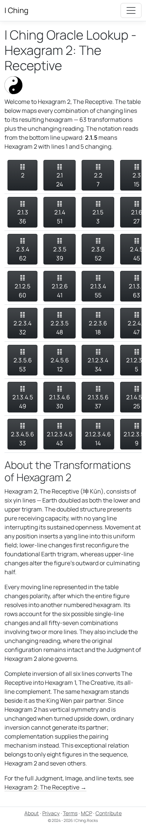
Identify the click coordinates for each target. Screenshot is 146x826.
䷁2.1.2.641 (60, 286)
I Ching (16, 10)
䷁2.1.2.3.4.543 (59, 434)
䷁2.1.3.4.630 (59, 397)
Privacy (51, 813)
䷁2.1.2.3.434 (98, 360)
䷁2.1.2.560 (22, 286)
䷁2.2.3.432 (22, 323)
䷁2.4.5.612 (60, 360)
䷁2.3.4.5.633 (22, 434)
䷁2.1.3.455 (98, 286)
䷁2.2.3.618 (98, 323)
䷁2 (22, 170)
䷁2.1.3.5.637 (98, 397)
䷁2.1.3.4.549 (22, 397)
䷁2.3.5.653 (22, 360)
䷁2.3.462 (22, 249)
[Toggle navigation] (131, 10)
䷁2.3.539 (59, 249)
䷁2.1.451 (59, 212)
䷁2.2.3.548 (60, 323)
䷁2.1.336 (22, 212)
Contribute (108, 813)
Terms (70, 813)
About (31, 813)
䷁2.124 (59, 175)
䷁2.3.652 (98, 249)
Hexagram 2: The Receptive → (45, 787)
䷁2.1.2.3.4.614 (98, 434)
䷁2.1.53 (97, 212)
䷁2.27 (98, 175)
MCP (86, 813)
